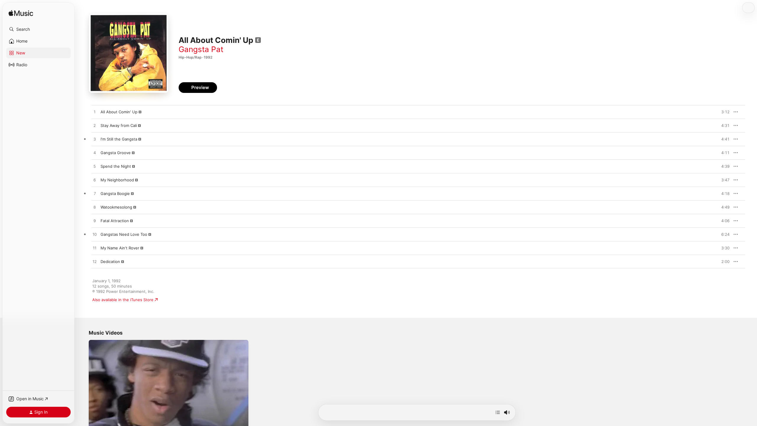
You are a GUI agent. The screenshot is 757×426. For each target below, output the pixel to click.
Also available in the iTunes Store (122, 299)
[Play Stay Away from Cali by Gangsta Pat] (95, 125)
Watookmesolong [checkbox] (116, 207)
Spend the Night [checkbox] (116, 166)
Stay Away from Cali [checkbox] (119, 125)
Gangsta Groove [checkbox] (116, 152)
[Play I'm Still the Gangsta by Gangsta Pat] (95, 139)
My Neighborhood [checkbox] (117, 180)
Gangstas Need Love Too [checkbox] (124, 234)
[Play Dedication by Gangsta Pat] (95, 261)
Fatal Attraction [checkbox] (115, 220)
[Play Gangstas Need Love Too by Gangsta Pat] (95, 234)
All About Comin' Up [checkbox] (119, 111)
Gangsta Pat (201, 49)
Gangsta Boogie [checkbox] (115, 193)
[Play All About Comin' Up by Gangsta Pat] (95, 112)
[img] (21, 13)
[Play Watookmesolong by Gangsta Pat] (95, 207)
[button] (38, 29)
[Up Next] (497, 412)
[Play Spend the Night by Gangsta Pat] (95, 166)
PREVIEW (722, 112)
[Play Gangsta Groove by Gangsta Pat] (95, 153)
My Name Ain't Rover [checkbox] (120, 248)
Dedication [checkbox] (110, 261)
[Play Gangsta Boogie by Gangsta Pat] (95, 193)
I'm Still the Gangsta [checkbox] (119, 139)
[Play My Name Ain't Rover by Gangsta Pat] (95, 248)
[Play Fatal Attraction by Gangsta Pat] (95, 221)
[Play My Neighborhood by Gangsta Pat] (95, 180)
